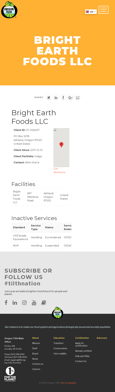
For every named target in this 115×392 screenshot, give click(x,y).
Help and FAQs (82, 356)
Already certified (83, 351)
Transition (58, 343)
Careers (36, 369)
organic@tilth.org (17, 360)
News (35, 359)
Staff (34, 348)
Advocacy (102, 338)
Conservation (60, 348)
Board (35, 353)
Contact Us (80, 361)
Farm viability (60, 353)
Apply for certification (81, 344)
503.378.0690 (18, 354)
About (35, 338)
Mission (36, 343)
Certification (82, 338)
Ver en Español (68, 383)
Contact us (37, 364)
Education (59, 338)
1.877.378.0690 (20, 357)
